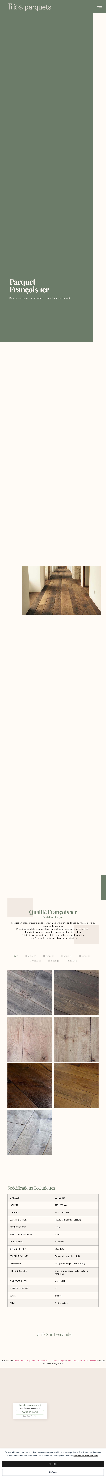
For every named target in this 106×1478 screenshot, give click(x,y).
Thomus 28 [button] (66, 956)
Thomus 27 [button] (48, 956)
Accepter (53, 1464)
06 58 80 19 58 (30, 1412)
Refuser (53, 1472)
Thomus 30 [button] (35, 960)
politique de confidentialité (85, 1455)
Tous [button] (15, 956)
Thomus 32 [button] (71, 960)
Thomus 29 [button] (84, 956)
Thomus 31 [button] (53, 960)
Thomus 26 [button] (30, 956)
